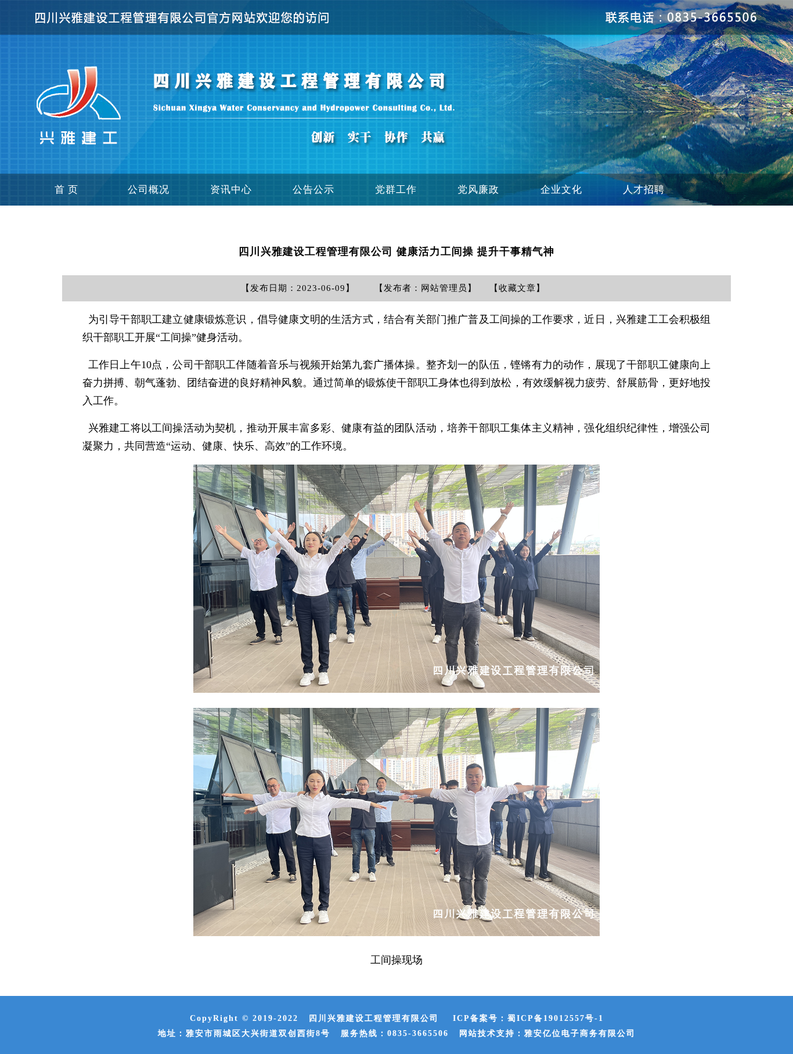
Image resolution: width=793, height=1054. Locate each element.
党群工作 (396, 189)
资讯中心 (231, 189)
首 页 (66, 189)
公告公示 (313, 189)
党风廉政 (478, 189)
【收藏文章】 (517, 288)
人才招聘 (644, 189)
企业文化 (561, 189)
